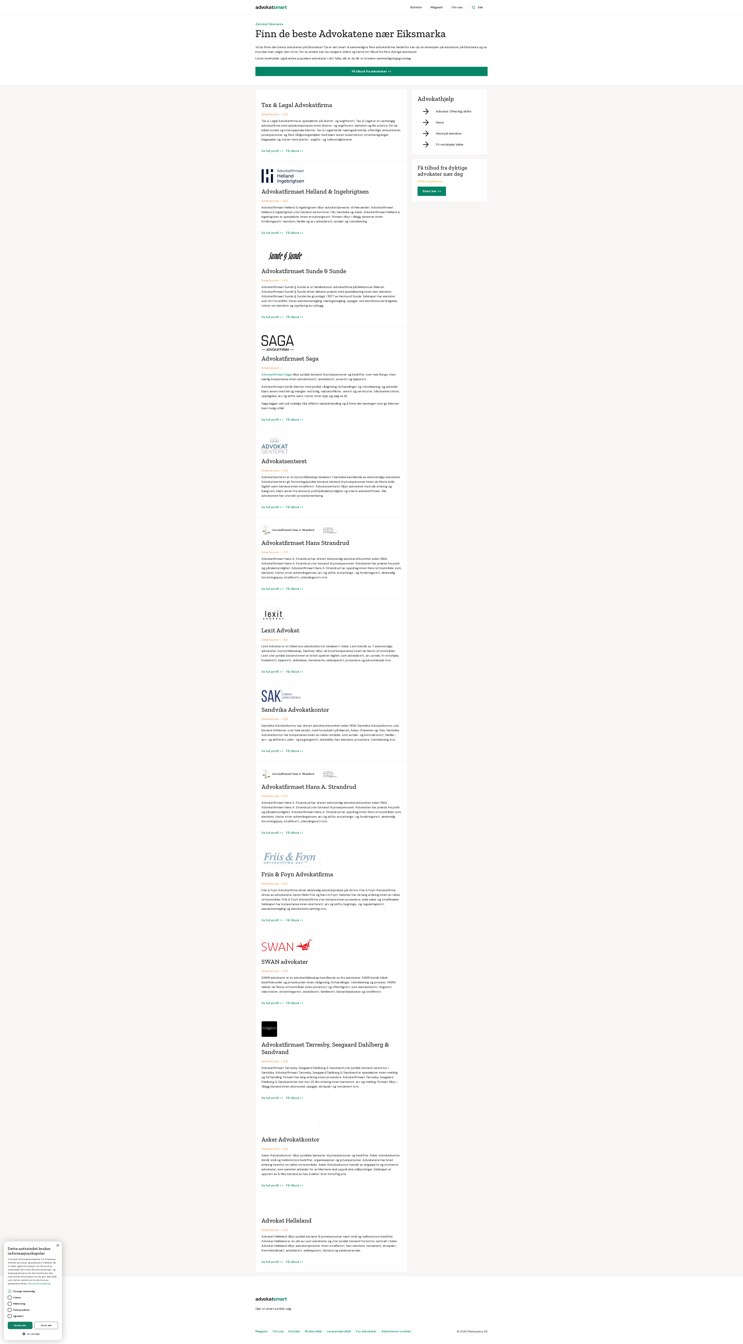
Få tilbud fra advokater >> (371, 71)
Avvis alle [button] (46, 1325)
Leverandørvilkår (339, 1331)
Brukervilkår (313, 1331)
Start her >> (432, 191)
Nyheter (416, 7)
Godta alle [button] (20, 1325)
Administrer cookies (396, 1331)
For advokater (366, 1331)
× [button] (57, 1245)
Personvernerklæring (38, 1283)
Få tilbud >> (294, 151)
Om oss (456, 7)
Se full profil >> (272, 151)
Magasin (437, 7)
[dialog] (33, 1290)
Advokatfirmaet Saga (276, 374)
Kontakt (294, 1331)
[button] (33, 1334)
